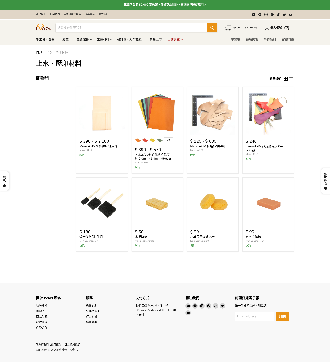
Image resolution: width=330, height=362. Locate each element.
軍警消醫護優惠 (72, 14)
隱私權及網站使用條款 (48, 344)
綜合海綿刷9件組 (91, 237)
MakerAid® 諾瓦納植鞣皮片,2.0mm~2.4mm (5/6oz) (153, 157)
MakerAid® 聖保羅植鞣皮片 (98, 146)
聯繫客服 (91, 322)
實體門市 (288, 40)
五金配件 (83, 40)
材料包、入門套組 (129, 40)
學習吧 (235, 40)
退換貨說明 (93, 311)
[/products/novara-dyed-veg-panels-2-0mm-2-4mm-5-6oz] (157, 112)
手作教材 (270, 40)
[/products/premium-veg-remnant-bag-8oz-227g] (212, 112)
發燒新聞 (42, 322)
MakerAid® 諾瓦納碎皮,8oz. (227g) (265, 148)
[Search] (212, 27)
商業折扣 (103, 14)
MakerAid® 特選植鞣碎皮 (207, 146)
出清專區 (173, 40)
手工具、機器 (45, 40)
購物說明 (41, 14)
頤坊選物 (252, 40)
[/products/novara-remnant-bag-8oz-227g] (268, 112)
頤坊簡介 (42, 305)
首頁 (39, 52)
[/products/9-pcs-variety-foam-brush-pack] (102, 203)
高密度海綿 (253, 237)
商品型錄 (42, 317)
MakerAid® (85, 150)
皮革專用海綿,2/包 (202, 237)
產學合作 (42, 328)
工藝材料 (103, 40)
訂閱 (282, 316)
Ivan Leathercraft (88, 241)
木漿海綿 (141, 237)
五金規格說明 (72, 344)
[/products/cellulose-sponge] (157, 203)
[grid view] (286, 78)
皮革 (65, 40)
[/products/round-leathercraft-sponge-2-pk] (212, 203)
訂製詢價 (55, 14)
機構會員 (90, 14)
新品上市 (156, 40)
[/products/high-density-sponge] (268, 203)
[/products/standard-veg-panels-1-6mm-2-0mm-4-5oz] (102, 112)
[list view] (291, 78)
